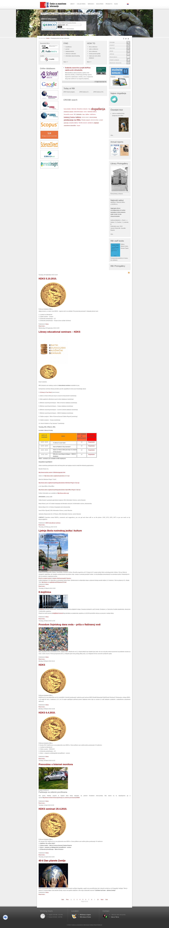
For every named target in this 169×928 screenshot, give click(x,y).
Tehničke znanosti (83, 122)
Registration (91, 442)
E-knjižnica (45, 592)
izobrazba (79, 114)
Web (84, 13)
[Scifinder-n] (49, 79)
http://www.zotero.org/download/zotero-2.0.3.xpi (56, 476)
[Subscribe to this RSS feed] (129, 272)
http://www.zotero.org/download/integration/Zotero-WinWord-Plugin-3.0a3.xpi (59, 483)
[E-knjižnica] (53, 608)
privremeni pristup (94, 119)
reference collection (71, 53)
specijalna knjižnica (73, 122)
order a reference (93, 49)
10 (98, 899)
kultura (78, 117)
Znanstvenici (77, 13)
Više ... (112, 135)
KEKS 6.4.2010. (47, 712)
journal (67, 49)
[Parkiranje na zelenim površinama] (53, 788)
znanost (96, 123)
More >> (66, 62)
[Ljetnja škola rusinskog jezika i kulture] (53, 571)
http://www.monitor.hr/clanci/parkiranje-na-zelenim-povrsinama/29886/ (61, 797)
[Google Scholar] (49, 88)
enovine (85, 111)
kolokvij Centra (69, 117)
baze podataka (67, 108)
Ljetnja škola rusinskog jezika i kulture (60, 530)
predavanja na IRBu (72, 120)
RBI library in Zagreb (85, 914)
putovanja (66, 122)
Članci (63, 13)
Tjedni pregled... (71, 92)
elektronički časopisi (78, 111)
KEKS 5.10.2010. (48, 278)
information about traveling (73, 56)
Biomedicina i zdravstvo (82, 108)
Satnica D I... (86, 92)
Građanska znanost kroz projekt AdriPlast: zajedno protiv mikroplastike (78, 69)
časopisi (78, 125)
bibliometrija (73, 108)
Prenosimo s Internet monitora (56, 764)
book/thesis (69, 47)
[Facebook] (123, 38)
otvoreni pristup (93, 117)
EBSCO (43, 13)
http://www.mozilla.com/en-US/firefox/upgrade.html (52, 472)
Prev (67, 899)
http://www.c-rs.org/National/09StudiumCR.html (54, 582)
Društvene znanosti (68, 111)
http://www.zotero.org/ (63, 493)
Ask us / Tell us (115, 917)
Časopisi (56, 13)
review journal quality (94, 53)
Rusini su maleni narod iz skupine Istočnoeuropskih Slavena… (55, 578)
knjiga (83, 114)
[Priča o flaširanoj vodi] (53, 650)
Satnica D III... (100, 92)
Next (102, 899)
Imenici (89, 13)
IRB (75, 114)
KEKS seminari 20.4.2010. (53, 809)
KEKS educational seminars (53, 523)
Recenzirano (70, 29)
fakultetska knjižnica (92, 111)
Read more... (42, 326)
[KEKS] (53, 307)
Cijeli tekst (62, 29)
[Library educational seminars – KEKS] (53, 363)
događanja (98, 109)
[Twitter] (126, 38)
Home (47, 38)
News (47, 324)
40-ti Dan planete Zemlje (52, 860)
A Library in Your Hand (46, 392)
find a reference (93, 47)
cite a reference (93, 51)
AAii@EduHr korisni (57, 613)
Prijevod (96, 13)
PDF (65, 92)
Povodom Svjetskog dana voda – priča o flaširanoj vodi (70, 624)
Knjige (50, 13)
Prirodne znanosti (85, 120)
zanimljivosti (90, 122)
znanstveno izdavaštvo (70, 125)
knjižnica (87, 114)
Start (62, 899)
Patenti (69, 13)
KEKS (42, 664)
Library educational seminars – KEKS (59, 331)
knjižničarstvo (93, 114)
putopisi (101, 119)
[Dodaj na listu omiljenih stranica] (128, 38)
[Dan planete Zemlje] (53, 887)
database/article (70, 51)
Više (112, 234)
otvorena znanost (85, 117)
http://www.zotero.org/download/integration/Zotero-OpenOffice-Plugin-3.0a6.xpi (59, 489)
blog (89, 108)
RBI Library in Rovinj (85, 917)
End (107, 899)
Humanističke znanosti (68, 114)
